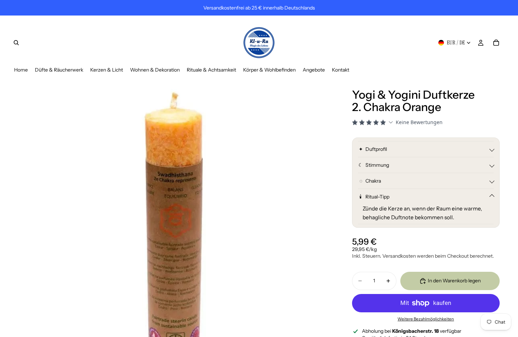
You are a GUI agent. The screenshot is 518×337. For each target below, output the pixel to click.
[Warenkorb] (496, 42)
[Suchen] (16, 42)
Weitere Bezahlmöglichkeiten (425, 319)
